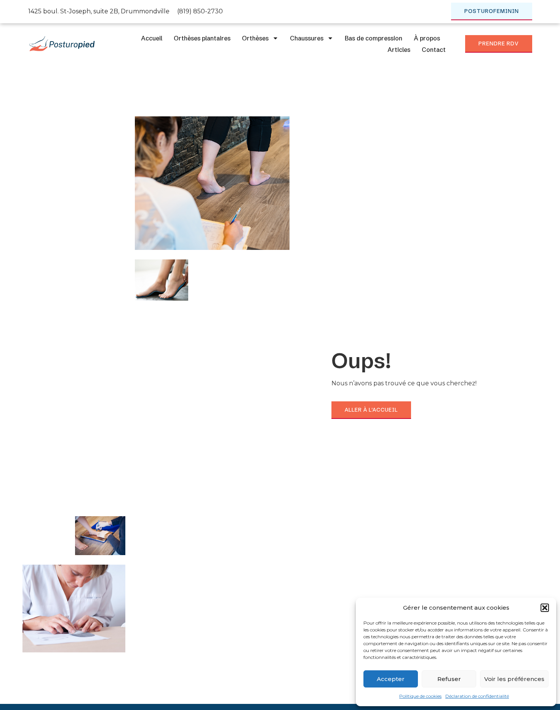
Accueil (151, 38)
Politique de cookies (420, 696)
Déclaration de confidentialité (477, 696)
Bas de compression (373, 38)
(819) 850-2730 (200, 11)
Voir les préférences (514, 679)
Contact (434, 49)
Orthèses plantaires (202, 38)
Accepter (391, 679)
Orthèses (255, 38)
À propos (427, 38)
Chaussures (306, 38)
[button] (545, 608)
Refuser (449, 679)
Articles (398, 49)
